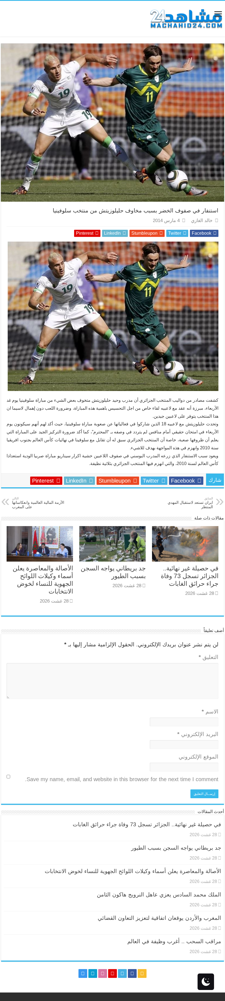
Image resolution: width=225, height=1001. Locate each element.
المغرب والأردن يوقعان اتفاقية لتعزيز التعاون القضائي (159, 918)
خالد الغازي (202, 220)
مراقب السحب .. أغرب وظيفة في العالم (174, 941)
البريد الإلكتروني (197, 734)
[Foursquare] (92, 973)
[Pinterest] (112, 973)
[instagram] (82, 973)
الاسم (210, 712)
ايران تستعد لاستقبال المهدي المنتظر (190, 503)
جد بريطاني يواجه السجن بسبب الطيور (176, 848)
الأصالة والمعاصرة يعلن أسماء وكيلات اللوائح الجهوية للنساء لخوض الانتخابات (133, 871)
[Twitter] (122, 973)
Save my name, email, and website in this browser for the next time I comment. (121, 779)
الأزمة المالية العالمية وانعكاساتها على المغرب (38, 503)
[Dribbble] (102, 973)
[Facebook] (132, 973)
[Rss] (142, 973)
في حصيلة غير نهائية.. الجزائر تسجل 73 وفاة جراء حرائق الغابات (189, 576)
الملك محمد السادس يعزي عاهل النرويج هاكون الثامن (159, 894)
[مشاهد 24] (186, 18)
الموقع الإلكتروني (198, 757)
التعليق (208, 657)
